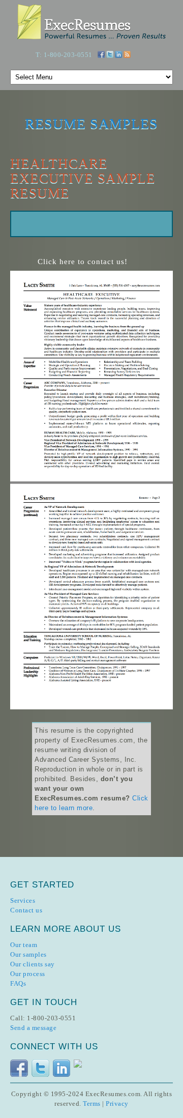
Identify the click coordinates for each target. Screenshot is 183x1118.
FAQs (18, 983)
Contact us (26, 910)
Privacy (117, 1103)
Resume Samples (91, 123)
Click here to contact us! (83, 261)
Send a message (33, 1027)
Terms (92, 1103)
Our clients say (32, 964)
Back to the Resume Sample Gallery (47, 181)
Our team (23, 945)
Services (22, 900)
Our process (27, 974)
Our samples (28, 954)
